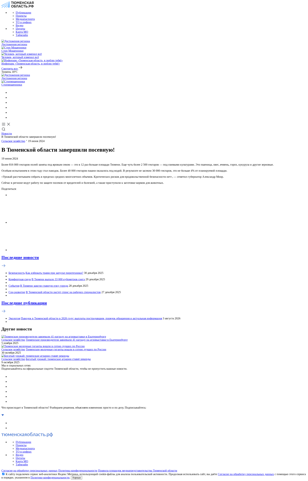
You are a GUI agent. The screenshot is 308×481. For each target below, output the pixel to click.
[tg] (11, 102)
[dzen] (11, 117)
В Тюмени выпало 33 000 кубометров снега (58, 279)
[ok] (11, 97)
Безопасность (17, 272)
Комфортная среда (20, 279)
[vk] (11, 92)
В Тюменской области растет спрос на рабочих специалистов (63, 292)
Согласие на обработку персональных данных (29, 470)
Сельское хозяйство (13, 141)
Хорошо (76, 477)
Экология (14, 318)
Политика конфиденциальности (77, 470)
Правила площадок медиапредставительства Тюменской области (137, 470)
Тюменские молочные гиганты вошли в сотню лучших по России (66, 349)
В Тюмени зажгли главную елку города (44, 285)
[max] (11, 107)
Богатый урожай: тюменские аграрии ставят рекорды (58, 359)
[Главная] (17, 6)
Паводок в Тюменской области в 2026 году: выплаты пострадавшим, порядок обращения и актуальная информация (91, 318)
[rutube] (11, 112)
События (14, 285)
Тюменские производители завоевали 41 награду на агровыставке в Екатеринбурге (77, 339)
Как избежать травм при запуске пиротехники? (54, 272)
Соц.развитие (17, 292)
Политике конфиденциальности (50, 477)
